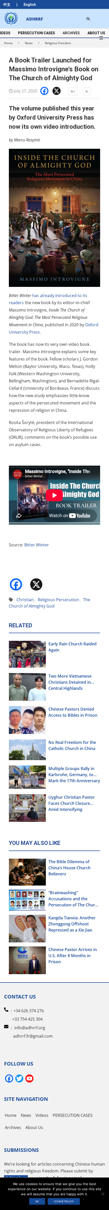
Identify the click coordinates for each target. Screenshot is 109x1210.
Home (8, 43)
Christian (25, 599)
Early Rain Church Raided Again (72, 647)
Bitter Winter (36, 545)
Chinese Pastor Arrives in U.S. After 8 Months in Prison (72, 955)
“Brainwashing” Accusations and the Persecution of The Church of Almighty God (74, 899)
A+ (73, 91)
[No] (102, 1193)
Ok (37, 1201)
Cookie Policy (64, 1201)
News (29, 43)
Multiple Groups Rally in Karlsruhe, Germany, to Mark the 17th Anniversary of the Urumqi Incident (74, 775)
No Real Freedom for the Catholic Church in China (72, 745)
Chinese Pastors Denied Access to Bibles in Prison (72, 712)
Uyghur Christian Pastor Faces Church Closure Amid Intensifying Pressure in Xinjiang (71, 803)
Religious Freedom (58, 43)
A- (87, 91)
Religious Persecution (58, 599)
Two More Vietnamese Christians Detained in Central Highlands (70, 682)
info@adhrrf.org (29, 1028)
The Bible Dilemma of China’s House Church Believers (69, 868)
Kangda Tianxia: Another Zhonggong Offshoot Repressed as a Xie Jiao (72, 924)
